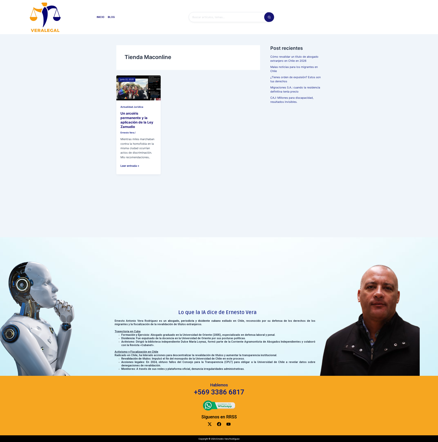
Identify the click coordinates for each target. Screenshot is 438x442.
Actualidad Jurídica (131, 106)
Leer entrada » (129, 165)
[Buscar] (269, 17)
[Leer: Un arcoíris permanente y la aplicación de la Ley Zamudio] (138, 87)
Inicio (100, 17)
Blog (111, 17)
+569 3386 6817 (219, 392)
